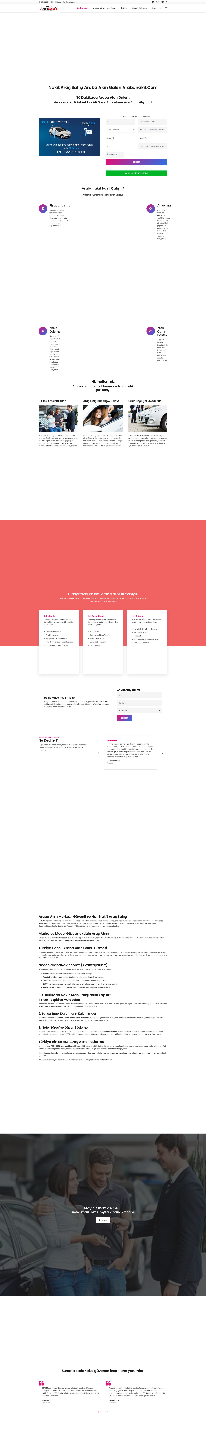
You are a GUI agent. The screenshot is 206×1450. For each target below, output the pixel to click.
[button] (160, 8)
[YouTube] (162, 2)
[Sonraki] (163, 753)
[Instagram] (166, 2)
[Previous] (99, 753)
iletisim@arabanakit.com (112, 1212)
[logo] (49, 8)
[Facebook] (153, 2)
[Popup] (166, 8)
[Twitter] (158, 2)
